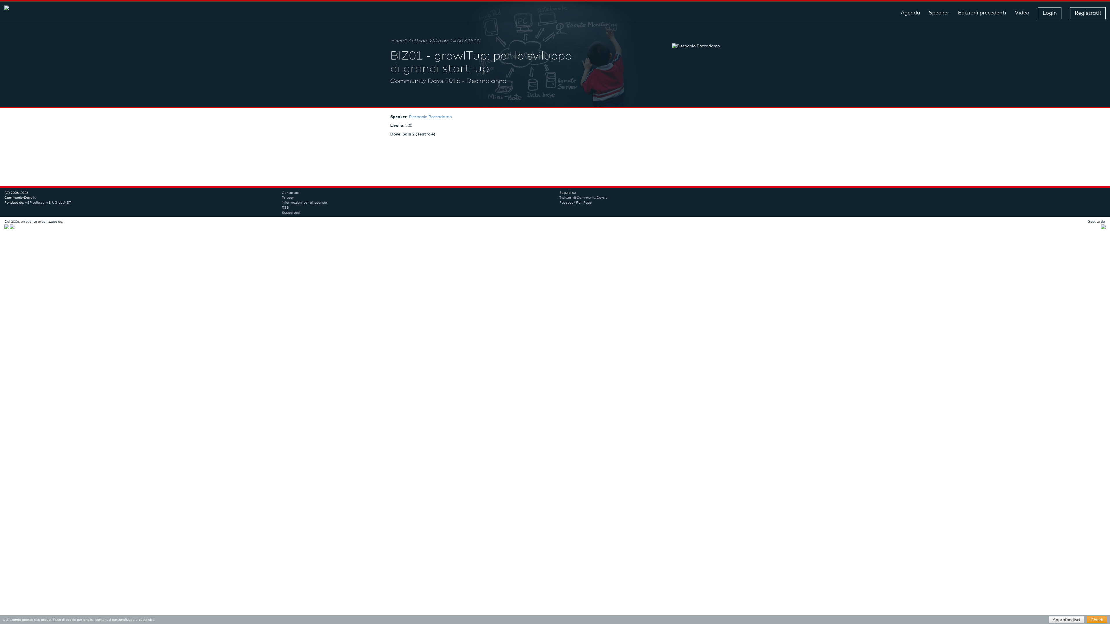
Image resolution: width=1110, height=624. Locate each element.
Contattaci (290, 193)
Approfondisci (1066, 620)
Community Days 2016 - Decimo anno (448, 81)
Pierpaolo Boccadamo (430, 117)
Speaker (939, 13)
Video (1022, 13)
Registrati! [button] (1088, 13)
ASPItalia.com (36, 203)
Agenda (910, 13)
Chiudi (1097, 620)
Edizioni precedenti (982, 13)
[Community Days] (50, 13)
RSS (285, 207)
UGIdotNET (61, 203)
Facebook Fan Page (575, 203)
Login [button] (1050, 13)
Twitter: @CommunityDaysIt (583, 198)
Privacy (288, 198)
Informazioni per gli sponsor (305, 203)
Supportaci (291, 213)
